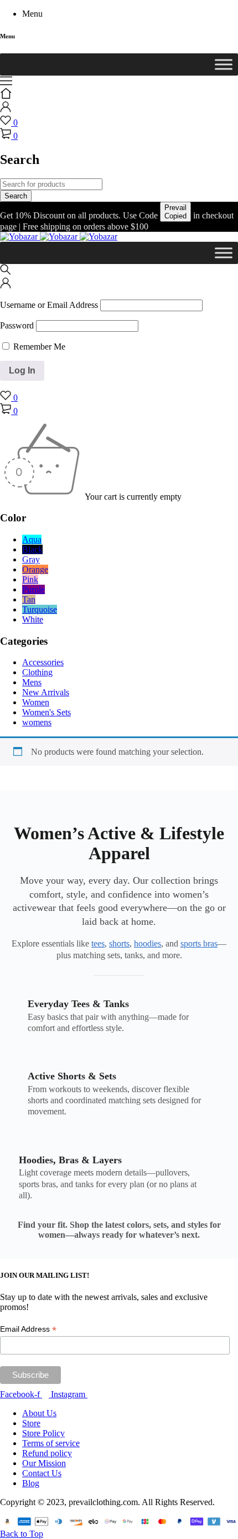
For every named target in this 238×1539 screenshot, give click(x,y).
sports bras (199, 943)
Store (31, 1423)
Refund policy (47, 1453)
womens (36, 722)
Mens (32, 682)
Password (17, 325)
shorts (119, 943)
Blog (30, 1483)
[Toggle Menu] (223, 64)
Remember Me (38, 346)
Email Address (28, 1329)
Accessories (43, 662)
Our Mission (44, 1463)
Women (35, 702)
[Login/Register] (5, 109)
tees (98, 943)
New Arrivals (45, 692)
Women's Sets (46, 712)
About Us (39, 1413)
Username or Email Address (49, 305)
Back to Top (21, 1533)
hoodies (147, 943)
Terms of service (51, 1443)
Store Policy (43, 1433)
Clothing (37, 672)
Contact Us (41, 1473)
